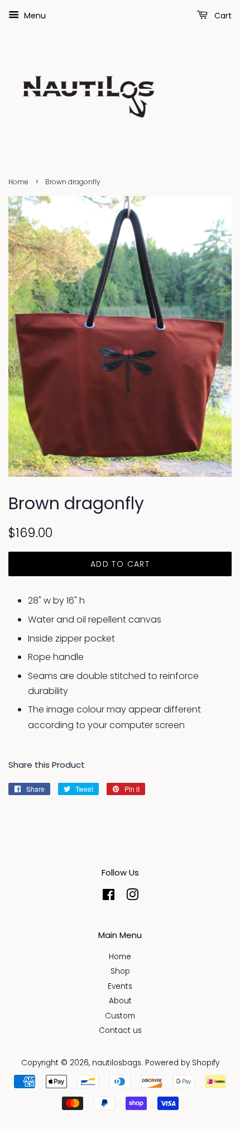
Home (18, 181)
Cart (222, 15)
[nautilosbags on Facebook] (108, 897)
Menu (34, 15)
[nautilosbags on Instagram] (132, 897)
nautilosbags (116, 1063)
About (120, 1001)
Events (120, 986)
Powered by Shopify (182, 1063)
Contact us (120, 1030)
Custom (120, 1016)
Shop (120, 971)
